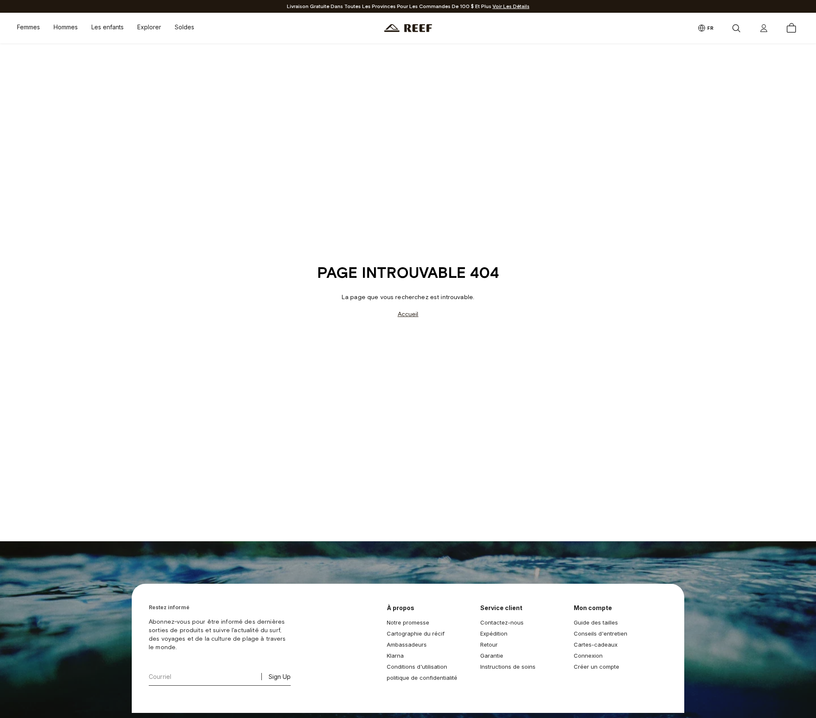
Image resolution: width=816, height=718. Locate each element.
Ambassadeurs (407, 644)
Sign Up (280, 676)
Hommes (66, 27)
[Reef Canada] (408, 28)
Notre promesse (408, 622)
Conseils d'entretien (600, 633)
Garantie (491, 655)
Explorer (149, 27)
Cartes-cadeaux (596, 644)
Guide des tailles (596, 622)
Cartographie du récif (416, 633)
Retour (489, 644)
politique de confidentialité (422, 677)
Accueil (408, 314)
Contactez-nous (502, 622)
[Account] (763, 28)
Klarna (395, 655)
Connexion (588, 655)
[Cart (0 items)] (791, 28)
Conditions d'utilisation (417, 666)
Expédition (493, 633)
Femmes (28, 27)
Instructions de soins (508, 666)
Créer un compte (596, 666)
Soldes (184, 27)
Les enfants (107, 27)
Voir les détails (511, 6)
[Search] (736, 28)
